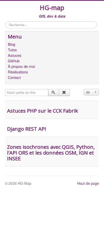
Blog (11, 44)
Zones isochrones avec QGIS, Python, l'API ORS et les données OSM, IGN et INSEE (51, 153)
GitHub (13, 61)
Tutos (12, 50)
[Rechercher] (53, 92)
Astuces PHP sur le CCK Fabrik (42, 110)
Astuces (14, 55)
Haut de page (88, 183)
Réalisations (18, 72)
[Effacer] (64, 92)
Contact (14, 77)
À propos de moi (21, 66)
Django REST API (26, 128)
